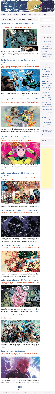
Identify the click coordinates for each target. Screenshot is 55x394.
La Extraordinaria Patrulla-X (9, 214)
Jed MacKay (46, 104)
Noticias (3, 14)
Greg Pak (29, 353)
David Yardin (24, 138)
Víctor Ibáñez (24, 27)
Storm (2, 354)
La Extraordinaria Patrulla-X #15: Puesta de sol (17, 245)
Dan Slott (44, 88)
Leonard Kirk (29, 66)
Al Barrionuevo (18, 353)
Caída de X (44, 83)
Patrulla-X (48, 122)
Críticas (9, 14)
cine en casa (46, 85)
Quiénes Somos (6, 392)
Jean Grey (37, 101)
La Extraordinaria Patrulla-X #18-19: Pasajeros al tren (19, 210)
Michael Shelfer (36, 66)
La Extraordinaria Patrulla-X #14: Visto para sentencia (19, 280)
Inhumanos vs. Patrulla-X (20, 177)
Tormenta (6, 354)
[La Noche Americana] (27, 6)
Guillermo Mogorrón (20, 282)
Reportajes (16, 14)
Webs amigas (16, 392)
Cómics (44, 14)
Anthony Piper (18, 138)
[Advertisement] (47, 168)
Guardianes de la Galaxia (47, 97)
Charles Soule (49, 83)
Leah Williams (24, 66)
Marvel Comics (26, 102)
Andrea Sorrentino (18, 212)
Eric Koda (24, 212)
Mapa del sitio (47, 392)
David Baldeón (27, 64)
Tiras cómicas (37, 14)
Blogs (30, 14)
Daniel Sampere (27, 26)
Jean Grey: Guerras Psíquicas (7, 102)
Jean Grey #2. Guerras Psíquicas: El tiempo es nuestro (19, 99)
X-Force (43, 134)
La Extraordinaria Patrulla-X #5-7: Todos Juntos (17, 315)
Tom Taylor (47, 131)
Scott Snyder (47, 127)
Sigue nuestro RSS (45, 31)
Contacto (26, 392)
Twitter (45, 29)
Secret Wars (44, 128)
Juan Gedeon (18, 66)
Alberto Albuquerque (19, 64)
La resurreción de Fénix (18, 102)
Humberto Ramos (17, 317)
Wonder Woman (48, 133)
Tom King (43, 131)
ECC (11, 26)
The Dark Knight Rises (47, 130)
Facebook (43, 29)
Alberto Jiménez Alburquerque (21, 101)
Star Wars (47, 128)
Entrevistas (23, 14)
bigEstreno (45, 76)
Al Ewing (45, 67)
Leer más (3, 56)
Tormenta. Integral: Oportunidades (13, 351)
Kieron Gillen (46, 111)
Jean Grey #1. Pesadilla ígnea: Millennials (15, 136)
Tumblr (43, 31)
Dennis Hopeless (33, 64)
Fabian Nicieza (7, 66)
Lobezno (50, 112)
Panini (11, 64)
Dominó (2, 66)
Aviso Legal (36, 392)
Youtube (48, 29)
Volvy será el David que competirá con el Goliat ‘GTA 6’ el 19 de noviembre (47, 53)
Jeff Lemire (27, 177)
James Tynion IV (34, 26)
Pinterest (50, 29)
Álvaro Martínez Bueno (18, 26)
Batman (47, 72)
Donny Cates (44, 92)
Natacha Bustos (4, 67)
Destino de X (47, 90)
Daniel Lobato (31, 27)
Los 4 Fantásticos (45, 115)
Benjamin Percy (47, 74)
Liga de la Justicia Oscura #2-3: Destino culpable (17, 23)
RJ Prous (17, 67)
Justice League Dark (5, 27)
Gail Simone (13, 66)
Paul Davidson (18, 140)
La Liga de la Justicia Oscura (15, 27)
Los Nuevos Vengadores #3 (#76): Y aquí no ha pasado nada (46, 41)
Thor (51, 130)
